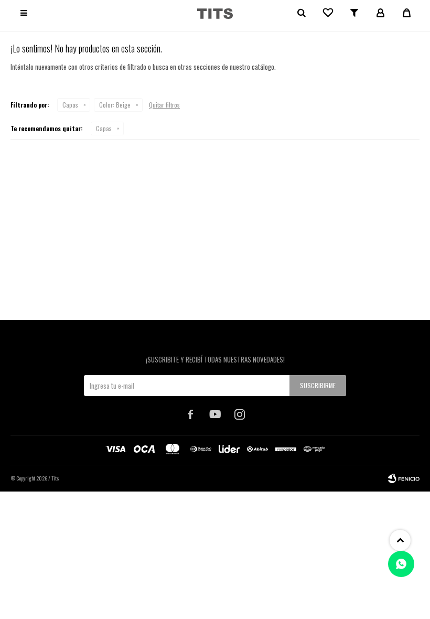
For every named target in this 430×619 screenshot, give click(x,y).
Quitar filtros (164, 104)
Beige (115, 104)
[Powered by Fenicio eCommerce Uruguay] (404, 478)
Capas (70, 104)
